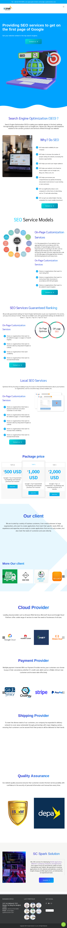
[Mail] (51, 903)
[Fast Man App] (27, 905)
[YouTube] (48, 903)
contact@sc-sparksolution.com (47, 2)
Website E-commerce (37, 863)
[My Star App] (39, 905)
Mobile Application (56, 862)
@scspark (31, 2)
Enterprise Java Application (53, 863)
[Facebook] (46, 903)
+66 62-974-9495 (13, 909)
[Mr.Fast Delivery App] (27, 917)
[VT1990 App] (33, 905)
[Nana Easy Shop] (39, 911)
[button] (3, 576)
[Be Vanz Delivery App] (27, 911)
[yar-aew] (33, 911)
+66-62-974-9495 (19, 2)
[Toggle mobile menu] (64, 7)
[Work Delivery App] (33, 917)
